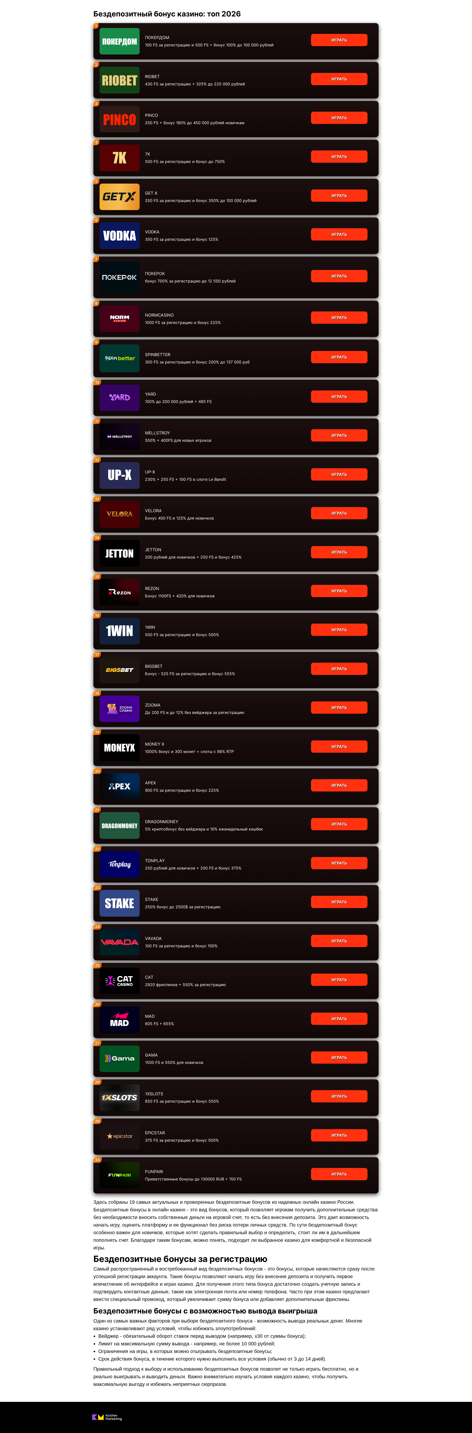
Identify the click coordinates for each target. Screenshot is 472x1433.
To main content (15, 2)
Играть (339, 40)
